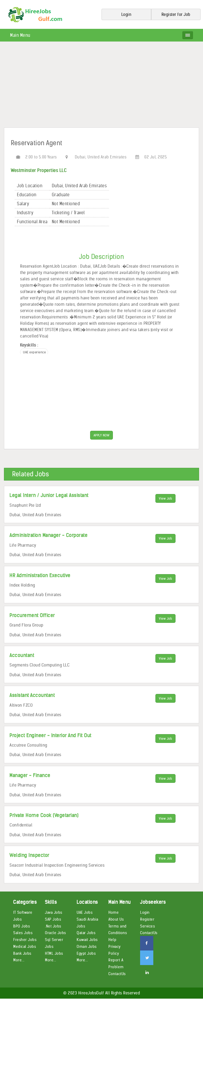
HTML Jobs (54, 953)
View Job (165, 498)
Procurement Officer (32, 615)
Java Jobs (53, 912)
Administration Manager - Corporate (48, 535)
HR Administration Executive (40, 575)
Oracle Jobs (55, 932)
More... (19, 960)
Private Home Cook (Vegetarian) (44, 815)
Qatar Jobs (86, 932)
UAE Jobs (85, 912)
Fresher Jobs (24, 939)
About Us (116, 919)
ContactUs (117, 973)
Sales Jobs (23, 932)
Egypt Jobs (86, 953)
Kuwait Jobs (87, 939)
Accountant (22, 655)
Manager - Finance (30, 775)
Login (145, 912)
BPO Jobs (21, 926)
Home (113, 912)
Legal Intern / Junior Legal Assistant (49, 495)
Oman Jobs (87, 946)
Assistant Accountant (32, 695)
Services (147, 926)
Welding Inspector (29, 855)
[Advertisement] (101, 86)
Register (147, 919)
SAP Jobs (53, 919)
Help (112, 939)
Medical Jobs (24, 946)
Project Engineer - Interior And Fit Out (50, 735)
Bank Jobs (22, 953)
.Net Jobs (53, 926)
